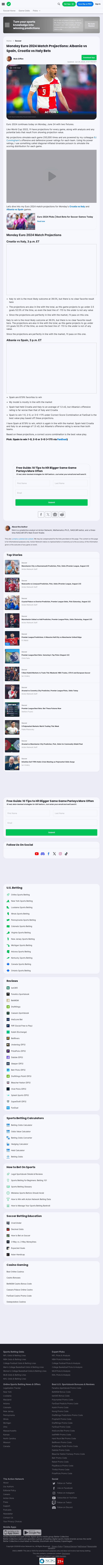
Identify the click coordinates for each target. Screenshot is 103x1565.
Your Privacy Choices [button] (12, 1521)
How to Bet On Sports (21, 1167)
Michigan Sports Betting (21, 945)
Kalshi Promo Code (60, 1407)
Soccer (18, 41)
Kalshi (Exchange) (19, 1032)
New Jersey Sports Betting (23, 939)
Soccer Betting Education (24, 1216)
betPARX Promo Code (61, 1434)
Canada (6, 1446)
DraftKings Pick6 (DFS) (21, 1076)
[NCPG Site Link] (47, 1561)
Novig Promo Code (60, 1411)
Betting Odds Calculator (21, 1125)
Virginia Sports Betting (21, 932)
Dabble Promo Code (61, 1450)
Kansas (6, 1434)
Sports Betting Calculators (25, 1118)
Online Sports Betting (20, 894)
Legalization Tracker (12, 1388)
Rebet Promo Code (60, 1462)
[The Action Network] (9, 4)
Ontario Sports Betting (21, 970)
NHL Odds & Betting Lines (14, 1379)
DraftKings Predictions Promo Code (67, 1415)
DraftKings (15, 1007)
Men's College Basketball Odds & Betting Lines (23, 1367)
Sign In (97, 4)
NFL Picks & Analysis (61, 1355)
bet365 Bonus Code (60, 1396)
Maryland (7, 1399)
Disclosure (66, 1553)
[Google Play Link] (32, 1532)
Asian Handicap (18, 1254)
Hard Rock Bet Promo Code (64, 1438)
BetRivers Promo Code (62, 1442)
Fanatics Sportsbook (20, 994)
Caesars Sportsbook (20, 1013)
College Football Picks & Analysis (66, 1363)
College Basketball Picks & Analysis (67, 1367)
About (5, 1482)
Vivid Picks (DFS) (18, 1089)
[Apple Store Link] (12, 1532)
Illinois (5, 1419)
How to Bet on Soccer (20, 1235)
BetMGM (15, 1000)
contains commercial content (22, 539)
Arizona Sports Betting (21, 951)
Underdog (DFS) (18, 1044)
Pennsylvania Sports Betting (23, 920)
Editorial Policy (9, 1490)
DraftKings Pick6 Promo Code (65, 1446)
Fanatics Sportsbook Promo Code (66, 1388)
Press (5, 1502)
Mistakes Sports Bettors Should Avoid (27, 1193)
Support (6, 1506)
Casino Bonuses (13, 1277)
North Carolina (9, 1438)
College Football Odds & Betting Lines (19, 1363)
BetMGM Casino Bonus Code (19, 1284)
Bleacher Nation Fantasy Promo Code (68, 1454)
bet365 (14, 988)
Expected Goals (18, 1248)
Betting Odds (17, 1156)
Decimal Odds (17, 1229)
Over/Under (16, 1223)
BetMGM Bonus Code (61, 1392)
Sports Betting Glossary (21, 1186)
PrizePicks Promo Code (62, 1473)
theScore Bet (17, 1019)
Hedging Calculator (19, 1144)
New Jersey (8, 1411)
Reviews (12, 981)
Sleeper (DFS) (17, 1063)
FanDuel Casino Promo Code (19, 1296)
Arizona (6, 1403)
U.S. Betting (14, 887)
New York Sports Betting (22, 901)
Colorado (7, 1407)
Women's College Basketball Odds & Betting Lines (24, 1371)
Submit (51, 502)
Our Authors (8, 1486)
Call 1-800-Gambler (59, 1556)
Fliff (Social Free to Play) (21, 1026)
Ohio (5, 1427)
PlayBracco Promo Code (62, 1465)
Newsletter (8, 1514)
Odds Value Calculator (21, 1131)
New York (7, 1392)
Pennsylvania (9, 1415)
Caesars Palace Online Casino (20, 1290)
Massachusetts (9, 1431)
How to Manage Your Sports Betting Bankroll (30, 1205)
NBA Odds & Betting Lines (14, 1359)
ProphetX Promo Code (61, 1419)
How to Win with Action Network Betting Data (31, 1199)
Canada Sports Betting (21, 964)
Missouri (6, 1442)
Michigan (7, 1423)
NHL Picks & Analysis (61, 1375)
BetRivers (15, 1038)
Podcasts (7, 1510)
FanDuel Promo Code (61, 1427)
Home (9, 41)
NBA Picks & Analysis (61, 1359)
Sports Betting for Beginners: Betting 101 (29, 1180)
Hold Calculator (18, 1150)
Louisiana (7, 1396)
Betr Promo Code (59, 1458)
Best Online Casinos (15, 1271)
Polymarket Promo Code (62, 1399)
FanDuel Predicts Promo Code (65, 1403)
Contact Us (8, 1517)
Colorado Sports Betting (21, 926)
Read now (41, 221)
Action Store (8, 1498)
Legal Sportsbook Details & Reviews (27, 1174)
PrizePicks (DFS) (18, 1051)
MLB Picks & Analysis (61, 1371)
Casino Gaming (17, 1264)
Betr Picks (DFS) (18, 1070)
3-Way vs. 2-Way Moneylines (23, 1242)
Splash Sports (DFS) (20, 1095)
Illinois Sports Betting (20, 913)
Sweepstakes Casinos (16, 1302)
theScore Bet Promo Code (63, 1431)
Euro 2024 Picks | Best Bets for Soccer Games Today (65, 216)
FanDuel (62, 439)
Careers (6, 1494)
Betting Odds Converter (21, 1138)
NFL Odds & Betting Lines (14, 1355)
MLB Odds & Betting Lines (14, 1375)
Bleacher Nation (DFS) (21, 1082)
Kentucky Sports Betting (21, 958)
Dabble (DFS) (17, 1057)
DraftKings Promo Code (62, 1423)
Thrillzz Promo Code (60, 1469)
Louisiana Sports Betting (21, 907)
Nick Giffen (18, 59)
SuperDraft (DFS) (18, 1101)
